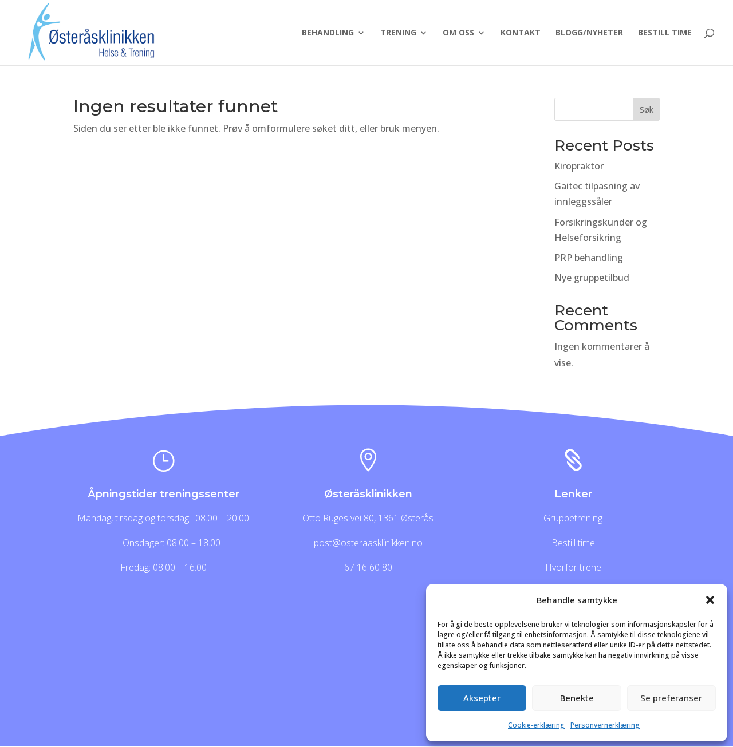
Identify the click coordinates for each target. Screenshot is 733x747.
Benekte (577, 697)
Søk (646, 109)
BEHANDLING (328, 33)
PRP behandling (588, 257)
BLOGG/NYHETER (589, 33)
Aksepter (482, 697)
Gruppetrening (572, 518)
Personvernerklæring (605, 725)
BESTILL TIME (665, 33)
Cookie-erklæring (536, 725)
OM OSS (458, 33)
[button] (710, 600)
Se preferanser (671, 697)
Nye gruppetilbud (591, 277)
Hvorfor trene (573, 567)
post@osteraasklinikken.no (368, 542)
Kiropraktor (579, 166)
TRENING (398, 33)
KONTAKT (521, 33)
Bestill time (573, 542)
